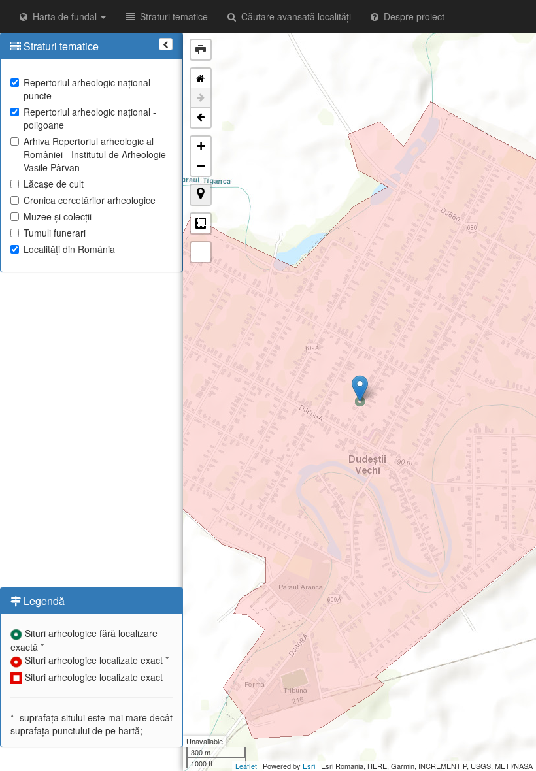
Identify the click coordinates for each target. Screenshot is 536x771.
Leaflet (246, 766)
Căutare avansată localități (293, 16)
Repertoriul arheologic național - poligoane (90, 118)
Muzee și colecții (58, 216)
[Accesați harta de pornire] (200, 78)
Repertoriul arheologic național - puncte (90, 89)
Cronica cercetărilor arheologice (90, 199)
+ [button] (201, 146)
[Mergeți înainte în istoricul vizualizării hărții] (200, 98)
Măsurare (200, 223)
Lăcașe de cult (54, 183)
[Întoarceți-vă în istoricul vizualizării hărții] (200, 117)
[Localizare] (200, 195)
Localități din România (69, 248)
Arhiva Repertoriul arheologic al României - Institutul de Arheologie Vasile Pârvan (95, 154)
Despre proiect (411, 16)
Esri (309, 766)
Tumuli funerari (55, 232)
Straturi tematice (171, 16)
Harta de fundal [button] (63, 16)
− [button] (201, 165)
